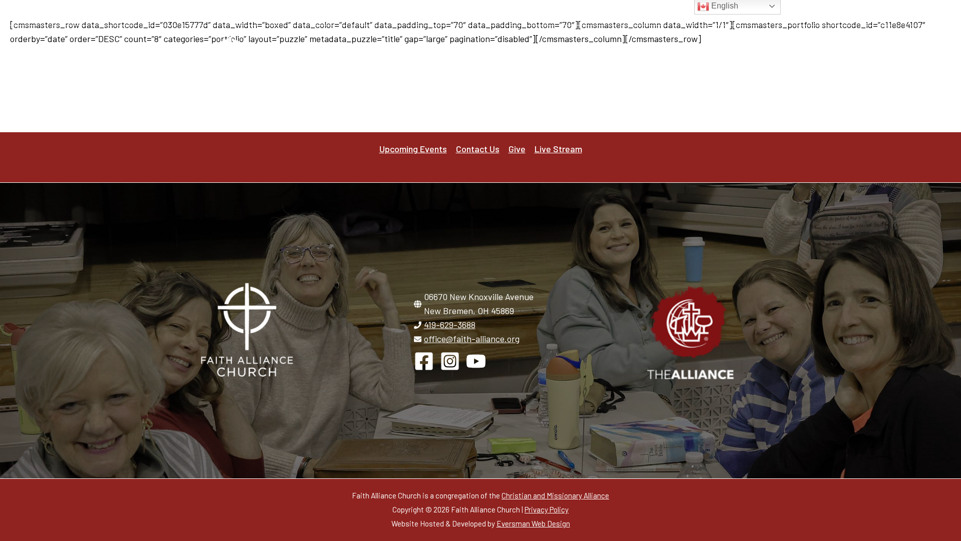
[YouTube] (678, 13)
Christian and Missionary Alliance (555, 495)
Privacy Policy (547, 509)
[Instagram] (659, 13)
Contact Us (517, 12)
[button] (548, 72)
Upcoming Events (458, 12)
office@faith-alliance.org (472, 338)
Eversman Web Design (533, 523)
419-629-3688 (449, 324)
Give (557, 12)
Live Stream (598, 12)
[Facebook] (641, 13)
